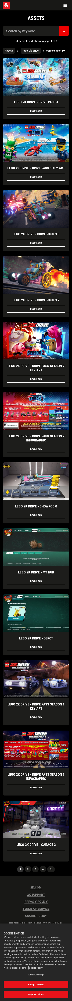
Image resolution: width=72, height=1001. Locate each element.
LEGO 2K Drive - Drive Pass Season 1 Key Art (36, 706)
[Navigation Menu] (65, 5)
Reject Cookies (36, 994)
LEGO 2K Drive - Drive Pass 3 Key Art (36, 168)
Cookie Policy (36, 968)
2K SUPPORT (36, 894)
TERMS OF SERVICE (36, 908)
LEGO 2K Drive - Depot (36, 638)
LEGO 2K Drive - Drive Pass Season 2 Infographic (36, 438)
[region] (36, 962)
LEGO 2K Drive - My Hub (36, 572)
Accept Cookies (36, 984)
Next (51, 869)
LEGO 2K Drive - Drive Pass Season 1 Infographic (36, 776)
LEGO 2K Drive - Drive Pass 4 (36, 102)
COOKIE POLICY (36, 916)
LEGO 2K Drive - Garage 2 (36, 845)
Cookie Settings (36, 974)
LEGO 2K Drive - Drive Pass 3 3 (36, 234)
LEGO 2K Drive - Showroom (36, 506)
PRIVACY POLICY (36, 901)
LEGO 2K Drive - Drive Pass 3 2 (36, 300)
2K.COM (36, 887)
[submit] (64, 31)
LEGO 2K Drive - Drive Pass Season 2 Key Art (36, 368)
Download (36, 111)
